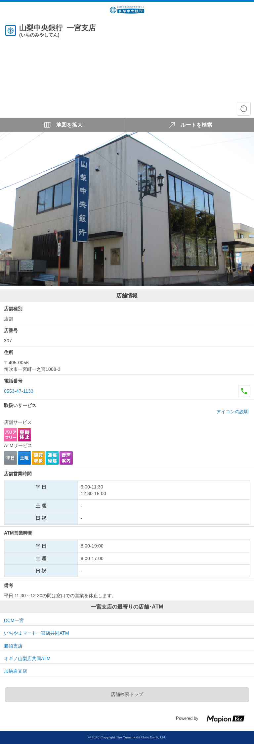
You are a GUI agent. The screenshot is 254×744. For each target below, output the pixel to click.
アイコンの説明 (232, 411)
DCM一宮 (14, 620)
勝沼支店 (13, 646)
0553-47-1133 (18, 391)
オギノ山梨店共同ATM (27, 658)
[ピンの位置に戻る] (243, 108)
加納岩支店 (15, 671)
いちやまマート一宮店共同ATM (36, 633)
